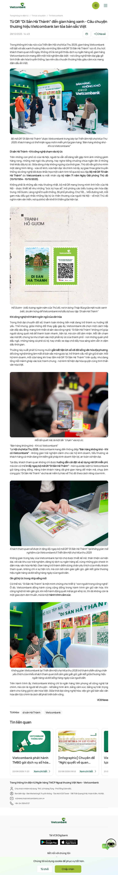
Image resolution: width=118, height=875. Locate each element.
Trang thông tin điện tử (19, 15)
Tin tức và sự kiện (39, 15)
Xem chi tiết (40, 771)
